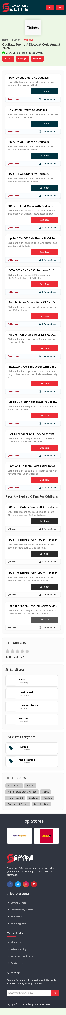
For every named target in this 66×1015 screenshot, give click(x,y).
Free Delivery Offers (22, 909)
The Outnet (14, 785)
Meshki (30, 785)
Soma (45, 791)
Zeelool (33, 798)
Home (5, 39)
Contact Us (17, 963)
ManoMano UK (15, 798)
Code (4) (22, 58)
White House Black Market (22, 791)
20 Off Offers (18, 902)
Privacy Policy (18, 949)
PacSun (48, 798)
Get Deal (44, 219)
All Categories (18, 923)
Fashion (16, 39)
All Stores (16, 916)
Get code (44, 91)
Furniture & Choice (18, 804)
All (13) (8, 58)
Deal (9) (37, 58)
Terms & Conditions (22, 956)
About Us (16, 942)
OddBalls (28, 39)
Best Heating (41, 804)
